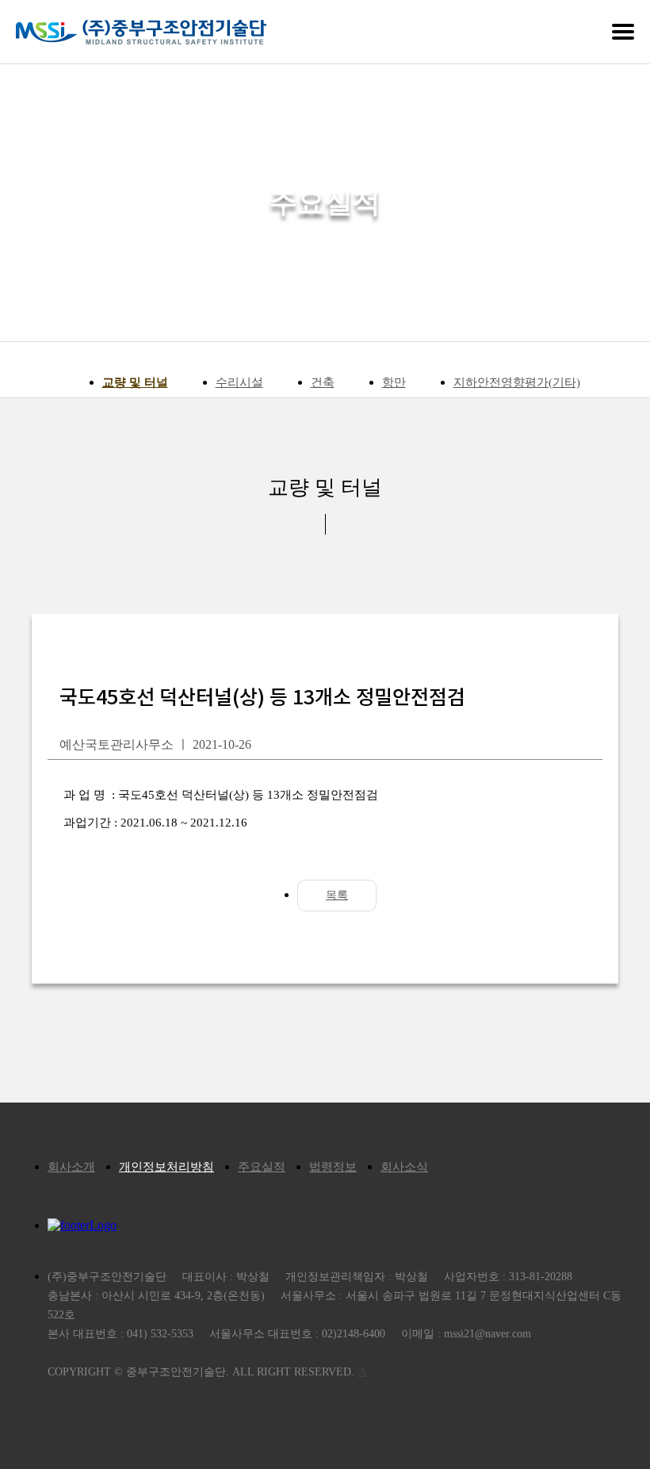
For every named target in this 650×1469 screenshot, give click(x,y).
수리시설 (239, 382)
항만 (394, 382)
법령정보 (333, 1166)
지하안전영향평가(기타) (516, 382)
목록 (337, 895)
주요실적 (261, 1166)
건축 (323, 382)
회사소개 (71, 1166)
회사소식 (404, 1166)
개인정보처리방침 (166, 1166)
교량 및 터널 (135, 382)
